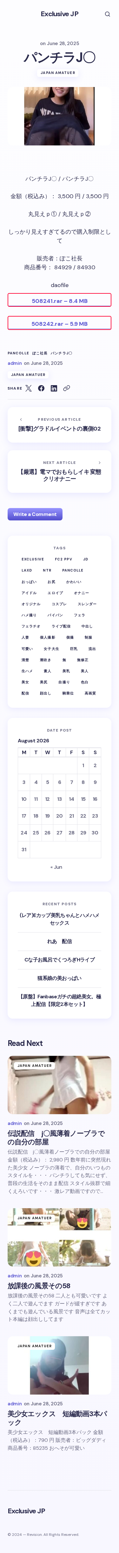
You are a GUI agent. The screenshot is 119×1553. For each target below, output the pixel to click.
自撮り (64, 682)
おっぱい (29, 581)
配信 (25, 693)
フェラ (79, 615)
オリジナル (31, 604)
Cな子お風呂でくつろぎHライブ (59, 959)
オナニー (81, 593)
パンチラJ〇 (61, 353)
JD (85, 559)
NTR (47, 570)
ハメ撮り (29, 615)
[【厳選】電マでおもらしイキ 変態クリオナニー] (59, 471)
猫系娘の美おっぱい (59, 978)
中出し (87, 626)
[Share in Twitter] (28, 388)
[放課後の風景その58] (59, 1237)
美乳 (66, 671)
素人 (47, 671)
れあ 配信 (59, 941)
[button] (103, 14)
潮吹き (45, 660)
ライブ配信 (61, 626)
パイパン (55, 615)
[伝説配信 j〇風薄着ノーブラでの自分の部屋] (59, 1085)
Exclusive (33, 559)
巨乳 (74, 648)
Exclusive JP (59, 13)
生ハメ (27, 671)
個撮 (70, 637)
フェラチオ (31, 626)
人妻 (25, 637)
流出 (92, 648)
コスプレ (59, 604)
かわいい (74, 581)
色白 (85, 682)
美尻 (44, 682)
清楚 (25, 660)
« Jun (56, 867)
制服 (88, 637)
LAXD (27, 570)
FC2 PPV (63, 559)
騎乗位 (68, 693)
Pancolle (18, 353)
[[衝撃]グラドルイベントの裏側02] (59, 425)
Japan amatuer (58, 72)
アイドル (29, 593)
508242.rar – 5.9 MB (59, 324)
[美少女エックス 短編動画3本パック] (59, 1365)
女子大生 (51, 648)
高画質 (90, 693)
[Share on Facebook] (41, 388)
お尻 (51, 581)
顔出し (45, 693)
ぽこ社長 (40, 353)
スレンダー (87, 604)
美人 (85, 671)
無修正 (83, 660)
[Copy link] (66, 388)
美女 (25, 682)
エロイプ (55, 593)
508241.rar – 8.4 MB (60, 301)
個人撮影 (47, 637)
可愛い (27, 648)
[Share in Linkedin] (54, 388)
